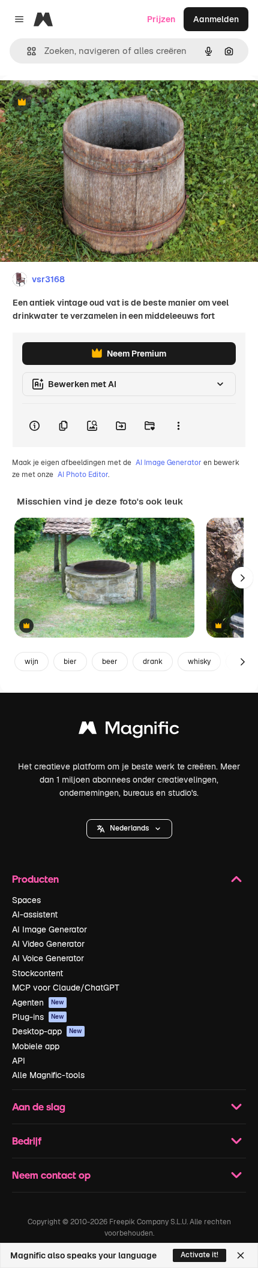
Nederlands (129, 828)
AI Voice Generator (48, 958)
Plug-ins (38, 1017)
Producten (35, 878)
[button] (129, 828)
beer (110, 661)
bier (70, 661)
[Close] (240, 1255)
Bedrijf (26, 1140)
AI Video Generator (48, 943)
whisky (199, 661)
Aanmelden (216, 19)
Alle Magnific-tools (48, 1075)
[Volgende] (242, 578)
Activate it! (199, 1255)
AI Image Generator (169, 462)
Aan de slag (38, 1106)
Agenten (38, 1002)
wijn (31, 661)
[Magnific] (129, 730)
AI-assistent (35, 914)
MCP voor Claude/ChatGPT (65, 987)
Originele (79, 102)
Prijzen (161, 19)
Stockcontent (37, 973)
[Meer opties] (178, 425)
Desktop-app (47, 1031)
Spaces (26, 900)
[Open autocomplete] (26, 51)
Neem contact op (51, 1175)
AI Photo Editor (83, 474)
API (18, 1060)
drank (153, 661)
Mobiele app (35, 1046)
